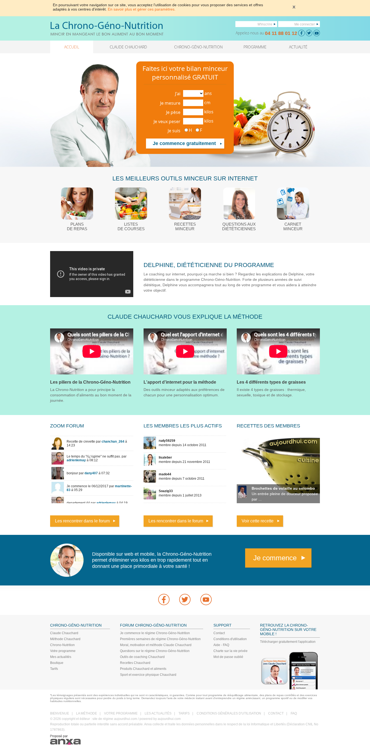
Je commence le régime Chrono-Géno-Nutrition (155, 633)
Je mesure (170, 103)
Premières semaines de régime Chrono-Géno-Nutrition (160, 639)
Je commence (275, 558)
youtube (206, 599)
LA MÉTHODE (86, 713)
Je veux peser (167, 121)
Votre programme (63, 651)
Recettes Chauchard (135, 663)
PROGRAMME (255, 47)
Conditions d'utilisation (230, 639)
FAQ (294, 713)
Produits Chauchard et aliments (143, 669)
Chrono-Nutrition (62, 645)
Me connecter (304, 24)
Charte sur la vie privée (230, 651)
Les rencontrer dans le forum (82, 521)
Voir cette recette (258, 521)
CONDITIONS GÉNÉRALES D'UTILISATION (229, 713)
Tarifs (54, 669)
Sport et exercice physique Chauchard (148, 675)
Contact (219, 633)
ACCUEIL (71, 47)
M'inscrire (265, 24)
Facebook (164, 599)
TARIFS (184, 713)
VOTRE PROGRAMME (121, 713)
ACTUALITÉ (298, 47)
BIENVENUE (59, 713)
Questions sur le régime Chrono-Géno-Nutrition (155, 651)
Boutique (56, 663)
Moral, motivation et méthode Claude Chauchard (156, 645)
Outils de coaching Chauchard (142, 657)
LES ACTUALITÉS (158, 713)
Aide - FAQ (221, 645)
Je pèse (173, 112)
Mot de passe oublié (228, 657)
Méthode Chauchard (65, 639)
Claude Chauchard (64, 633)
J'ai (177, 94)
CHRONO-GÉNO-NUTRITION (198, 47)
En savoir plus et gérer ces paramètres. (142, 9)
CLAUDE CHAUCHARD (128, 47)
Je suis (174, 131)
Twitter (185, 599)
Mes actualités (60, 657)
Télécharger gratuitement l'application (288, 642)
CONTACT (276, 713)
